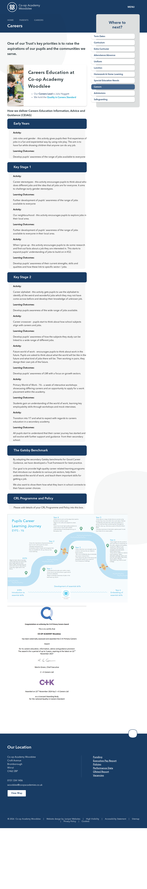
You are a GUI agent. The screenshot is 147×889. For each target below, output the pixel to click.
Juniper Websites (72, 819)
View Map (16, 793)
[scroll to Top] (133, 734)
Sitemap (135, 819)
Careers (38, 20)
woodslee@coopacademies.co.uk (24, 785)
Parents (23, 20)
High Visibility (92, 819)
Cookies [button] (85, 821)
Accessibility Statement (115, 819)
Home (10, 20)
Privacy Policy (70, 821)
